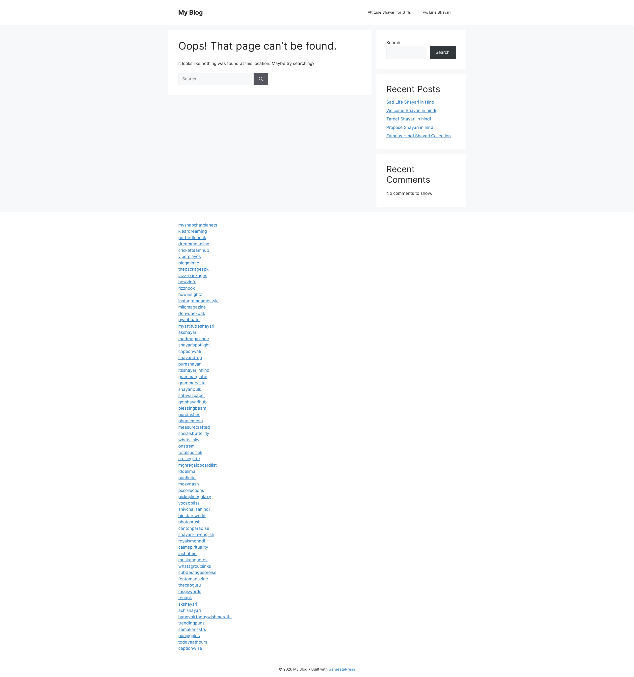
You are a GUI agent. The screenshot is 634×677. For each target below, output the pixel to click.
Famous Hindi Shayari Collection (418, 135)
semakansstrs (192, 629)
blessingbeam (192, 408)
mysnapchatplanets (197, 225)
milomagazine (192, 307)
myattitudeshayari (196, 326)
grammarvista (192, 382)
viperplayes (189, 256)
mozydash (188, 483)
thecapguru (189, 585)
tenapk (185, 597)
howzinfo (187, 281)
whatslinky (188, 439)
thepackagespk (193, 269)
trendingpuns (191, 623)
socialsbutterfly (193, 433)
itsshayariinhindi (194, 370)
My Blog (190, 12)
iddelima (186, 471)
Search (393, 42)
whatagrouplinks (194, 566)
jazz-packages (192, 275)
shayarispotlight (194, 344)
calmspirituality (193, 547)
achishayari (189, 610)
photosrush (189, 521)
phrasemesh (190, 420)
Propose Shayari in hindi (410, 127)
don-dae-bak (191, 313)
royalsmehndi (191, 540)
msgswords (189, 591)
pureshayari (190, 364)
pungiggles (189, 635)
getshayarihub (192, 401)
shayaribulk (189, 389)
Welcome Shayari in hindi (411, 110)
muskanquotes (193, 559)
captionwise (190, 648)
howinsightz (190, 294)
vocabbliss (189, 503)
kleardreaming (192, 231)
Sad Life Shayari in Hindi (410, 102)
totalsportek (190, 452)
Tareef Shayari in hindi (408, 118)
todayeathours (192, 642)
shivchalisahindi (194, 509)
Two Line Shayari (436, 12)
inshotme (187, 553)
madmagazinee (193, 338)
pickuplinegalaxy (194, 496)
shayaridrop (190, 357)
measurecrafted (194, 427)
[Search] (261, 79)
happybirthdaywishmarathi (205, 616)
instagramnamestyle (198, 300)
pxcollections (191, 490)
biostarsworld (192, 515)
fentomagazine (193, 578)
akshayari (187, 332)
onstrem (186, 446)
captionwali (189, 351)
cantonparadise (193, 528)
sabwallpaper (191, 395)
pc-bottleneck (192, 237)
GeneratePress (342, 669)
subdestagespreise (197, 572)
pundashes (189, 414)
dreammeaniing (193, 243)
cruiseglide (189, 458)
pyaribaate (189, 319)
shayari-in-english (196, 534)
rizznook (186, 288)
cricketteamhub (193, 250)
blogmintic (188, 262)
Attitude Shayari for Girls (389, 12)
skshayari (187, 604)
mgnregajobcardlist (197, 465)
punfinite (187, 477)
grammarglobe (192, 376)
